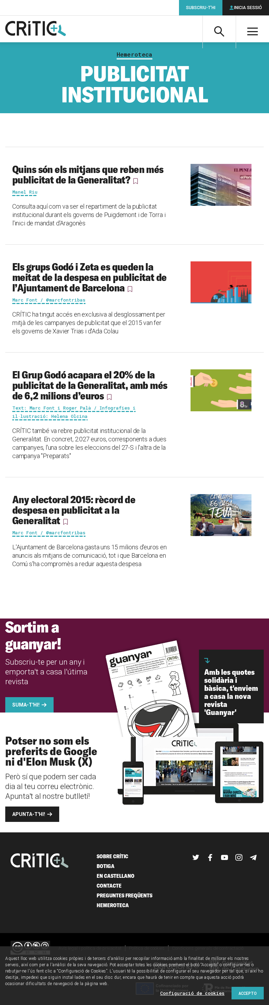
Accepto (248, 993)
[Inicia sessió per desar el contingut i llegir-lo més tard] (135, 181)
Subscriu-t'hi (200, 7)
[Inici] (40, 861)
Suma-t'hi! (26, 705)
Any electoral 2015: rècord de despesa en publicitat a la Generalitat (73, 510)
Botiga (106, 866)
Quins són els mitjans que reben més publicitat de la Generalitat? (88, 174)
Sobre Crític (112, 856)
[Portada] (35, 29)
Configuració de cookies (192, 993)
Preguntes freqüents (124, 895)
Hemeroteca (134, 54)
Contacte (109, 885)
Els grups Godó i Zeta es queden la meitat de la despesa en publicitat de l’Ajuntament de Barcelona (89, 277)
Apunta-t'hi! (28, 814)
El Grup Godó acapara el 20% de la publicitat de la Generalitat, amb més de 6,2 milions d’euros (89, 385)
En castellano (115, 876)
